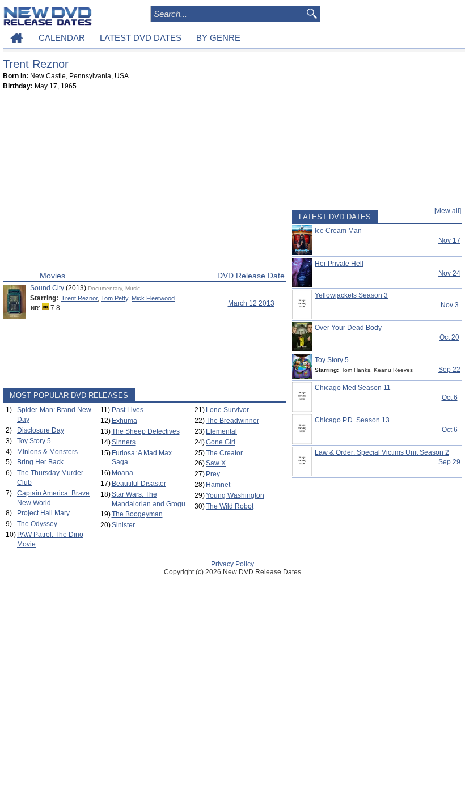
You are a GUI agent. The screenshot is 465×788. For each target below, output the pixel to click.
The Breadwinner (232, 421)
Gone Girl (220, 442)
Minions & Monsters (47, 452)
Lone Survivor (227, 410)
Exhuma (124, 421)
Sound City (47, 288)
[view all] (447, 211)
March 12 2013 (251, 303)
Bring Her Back (40, 462)
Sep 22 (449, 370)
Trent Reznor (79, 298)
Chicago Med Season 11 (353, 388)
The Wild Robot (229, 506)
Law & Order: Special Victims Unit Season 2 (382, 452)
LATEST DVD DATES (140, 38)
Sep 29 (449, 462)
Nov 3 (450, 305)
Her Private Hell (339, 264)
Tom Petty (114, 298)
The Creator (224, 453)
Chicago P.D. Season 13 (352, 420)
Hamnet (218, 485)
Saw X (216, 463)
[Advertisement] (144, 183)
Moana (122, 473)
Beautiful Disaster (139, 484)
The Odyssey (37, 524)
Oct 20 (449, 337)
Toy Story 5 (34, 441)
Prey (213, 474)
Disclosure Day (40, 430)
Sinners (124, 442)
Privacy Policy (232, 564)
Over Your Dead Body (348, 328)
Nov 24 (449, 273)
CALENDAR (62, 38)
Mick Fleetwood (153, 298)
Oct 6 (450, 397)
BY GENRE (218, 38)
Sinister (123, 525)
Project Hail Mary (43, 513)
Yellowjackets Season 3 (351, 295)
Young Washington (235, 495)
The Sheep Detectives (146, 431)
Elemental (221, 431)
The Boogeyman (137, 514)
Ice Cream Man (338, 231)
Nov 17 (449, 240)
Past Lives (127, 410)
